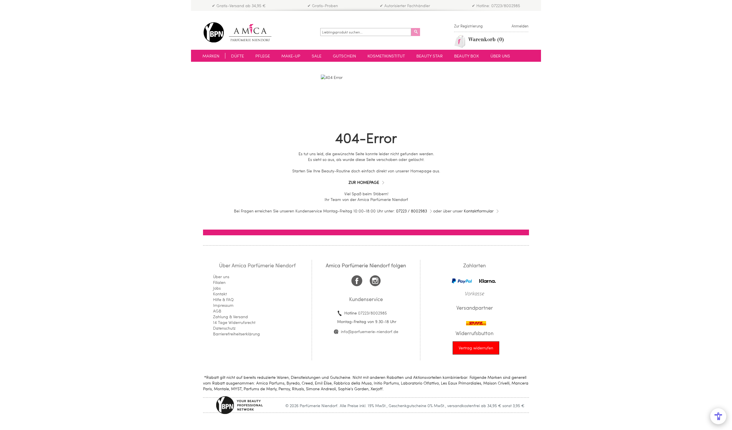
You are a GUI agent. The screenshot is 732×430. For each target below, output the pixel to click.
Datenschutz (224, 328)
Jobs (217, 288)
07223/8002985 (372, 313)
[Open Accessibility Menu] (718, 416)
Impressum (223, 305)
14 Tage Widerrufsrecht (234, 322)
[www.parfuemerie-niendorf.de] (242, 32)
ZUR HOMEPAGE (364, 182)
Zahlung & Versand (230, 316)
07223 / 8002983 (411, 211)
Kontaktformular (479, 211)
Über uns (221, 276)
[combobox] (365, 32)
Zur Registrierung (468, 26)
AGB (217, 311)
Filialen (219, 282)
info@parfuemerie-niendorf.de (369, 331)
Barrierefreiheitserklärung (236, 334)
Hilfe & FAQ (223, 299)
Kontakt (220, 293)
